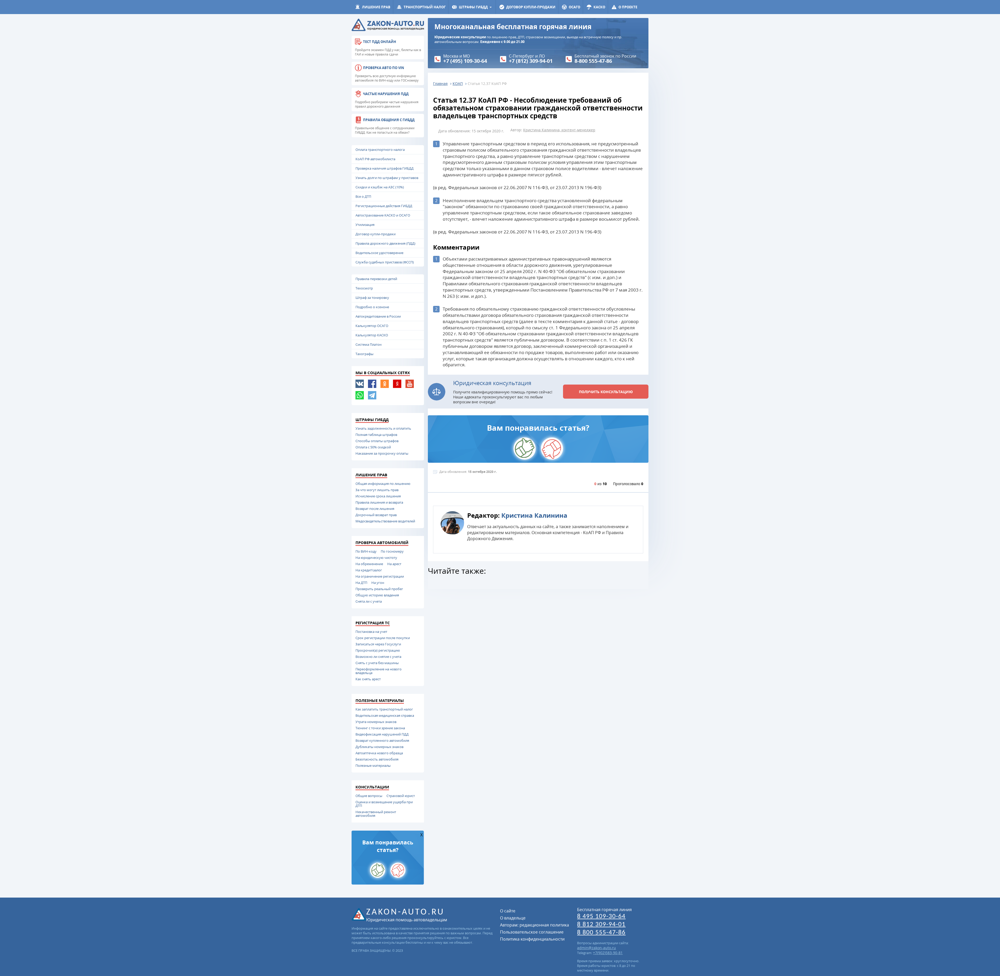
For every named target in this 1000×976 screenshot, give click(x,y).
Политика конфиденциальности (532, 939)
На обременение (369, 563)
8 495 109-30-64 (601, 916)
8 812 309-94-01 (601, 924)
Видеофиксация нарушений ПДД (382, 734)
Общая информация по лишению (382, 483)
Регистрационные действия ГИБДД (383, 205)
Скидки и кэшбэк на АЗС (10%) (379, 187)
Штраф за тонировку (372, 297)
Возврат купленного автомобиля (382, 740)
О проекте (627, 7)
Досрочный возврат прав (376, 514)
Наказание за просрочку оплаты (381, 453)
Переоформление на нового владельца (378, 671)
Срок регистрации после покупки (382, 637)
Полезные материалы (373, 765)
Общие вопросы (368, 795)
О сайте (507, 911)
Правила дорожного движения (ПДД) (385, 243)
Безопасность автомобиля (376, 759)
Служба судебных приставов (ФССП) (384, 262)
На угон (377, 582)
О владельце (513, 918)
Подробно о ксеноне (372, 307)
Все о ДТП (363, 196)
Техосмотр (364, 288)
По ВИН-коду (366, 551)
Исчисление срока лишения (378, 496)
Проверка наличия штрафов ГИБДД (384, 168)
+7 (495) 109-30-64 (465, 60)
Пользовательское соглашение (532, 932)
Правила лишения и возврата (379, 502)
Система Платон (368, 344)
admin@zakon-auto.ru (596, 947)
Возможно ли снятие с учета (378, 656)
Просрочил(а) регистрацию (377, 650)
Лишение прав (376, 7)
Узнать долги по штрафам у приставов (386, 177)
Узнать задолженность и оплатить (383, 428)
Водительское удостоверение (379, 252)
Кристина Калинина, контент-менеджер (559, 129)
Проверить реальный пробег (379, 588)
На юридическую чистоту (376, 557)
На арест (394, 563)
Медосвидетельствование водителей (385, 521)
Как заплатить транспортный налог (384, 709)
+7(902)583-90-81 (608, 952)
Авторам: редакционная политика (534, 925)
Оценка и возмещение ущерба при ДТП (384, 804)
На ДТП (361, 582)
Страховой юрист (400, 795)
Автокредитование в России (378, 316)
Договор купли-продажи (530, 7)
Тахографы (364, 353)
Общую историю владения (377, 595)
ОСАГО (574, 7)
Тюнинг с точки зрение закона (380, 728)
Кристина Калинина (534, 515)
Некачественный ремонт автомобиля (375, 814)
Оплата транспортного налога (380, 149)
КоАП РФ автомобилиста (375, 159)
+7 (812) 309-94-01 (531, 60)
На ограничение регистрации (379, 576)
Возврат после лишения (374, 508)
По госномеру (392, 551)
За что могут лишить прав (376, 489)
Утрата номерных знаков (375, 721)
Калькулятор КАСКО (371, 335)
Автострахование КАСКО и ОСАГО (382, 215)
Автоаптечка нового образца (379, 753)
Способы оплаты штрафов (376, 440)
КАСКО (599, 7)
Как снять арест (368, 679)
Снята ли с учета (368, 601)
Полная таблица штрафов (376, 434)
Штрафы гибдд (473, 7)
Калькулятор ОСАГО (371, 325)
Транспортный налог (425, 7)
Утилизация (364, 224)
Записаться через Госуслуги (378, 644)
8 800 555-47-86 (601, 932)
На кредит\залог (368, 570)
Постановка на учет (371, 631)
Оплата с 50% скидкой (373, 447)
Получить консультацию (606, 391)
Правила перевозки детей (376, 278)
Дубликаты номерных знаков (379, 746)
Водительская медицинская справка (384, 715)
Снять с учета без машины (377, 662)
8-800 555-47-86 (593, 60)
